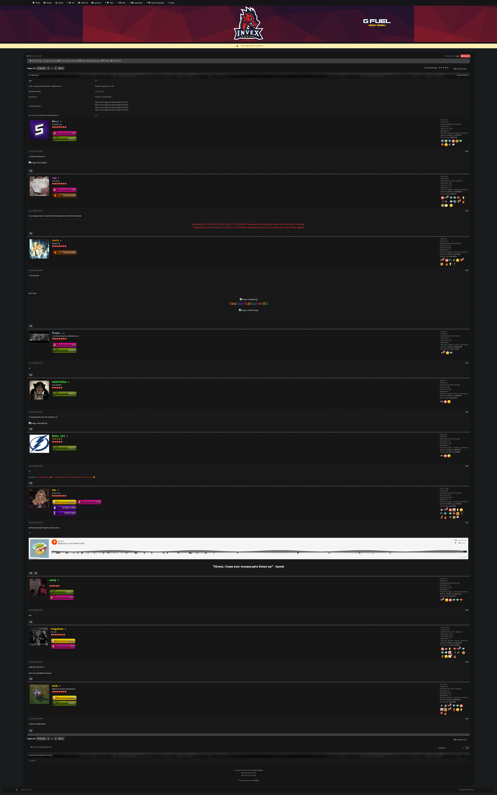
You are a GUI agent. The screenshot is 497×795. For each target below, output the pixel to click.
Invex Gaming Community (69, 61)
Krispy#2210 (453, 398)
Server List (84, 3)
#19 (466, 662)
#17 (466, 522)
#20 (466, 719)
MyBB (256, 780)
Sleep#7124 (453, 137)
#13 (466, 270)
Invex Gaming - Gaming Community (44, 61)
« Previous (41, 68)
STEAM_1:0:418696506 (454, 192)
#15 (466, 412)
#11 (466, 151)
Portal (37, 3)
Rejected (107, 61)
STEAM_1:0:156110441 (454, 347)
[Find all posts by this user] (31, 170)
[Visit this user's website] (31, 573)
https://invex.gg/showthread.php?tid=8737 (111, 102)
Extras (172, 3)
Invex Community (157, 3)
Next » (61, 68)
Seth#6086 (452, 702)
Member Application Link (104, 86)
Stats (111, 3)
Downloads (138, 3)
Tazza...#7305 (454, 349)
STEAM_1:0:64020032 (453, 700)
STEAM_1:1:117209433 (453, 504)
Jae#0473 (453, 194)
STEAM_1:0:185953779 (453, 450)
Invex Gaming (257, 770)
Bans (123, 3)
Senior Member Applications (91, 61)
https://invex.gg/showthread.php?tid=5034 (111, 105)
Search (60, 3)
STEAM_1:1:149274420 (453, 594)
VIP (73, 3)
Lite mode (27, 790)
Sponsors (97, 3)
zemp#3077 (453, 596)
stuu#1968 (452, 506)
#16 (466, 466)
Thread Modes (462, 75)
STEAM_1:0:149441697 (454, 643)
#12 (466, 211)
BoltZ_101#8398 (454, 452)
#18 (466, 610)
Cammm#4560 (455, 645)
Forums (49, 3)
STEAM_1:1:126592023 (453, 396)
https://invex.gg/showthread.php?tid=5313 (111, 107)
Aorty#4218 (452, 256)
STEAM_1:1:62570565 (453, 254)
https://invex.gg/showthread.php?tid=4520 (111, 110)
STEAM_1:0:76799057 (454, 135)
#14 (466, 363)
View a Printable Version (42, 747)
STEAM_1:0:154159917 (103, 97)
